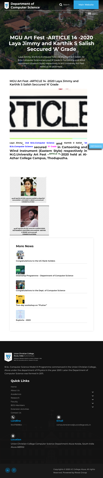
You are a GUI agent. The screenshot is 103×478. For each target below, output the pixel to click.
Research (15, 398)
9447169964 (16, 425)
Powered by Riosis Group (75, 472)
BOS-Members (18, 405)
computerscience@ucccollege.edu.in (74, 425)
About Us (15, 390)
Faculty (14, 401)
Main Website (86, 4)
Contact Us (16, 412)
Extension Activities (20, 409)
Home (14, 387)
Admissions (96, 146)
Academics (16, 394)
